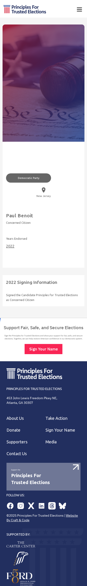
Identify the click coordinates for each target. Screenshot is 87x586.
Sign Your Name (43, 349)
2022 (10, 246)
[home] (33, 9)
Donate (13, 430)
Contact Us (16, 453)
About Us (15, 418)
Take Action (56, 418)
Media (51, 441)
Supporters (16, 441)
